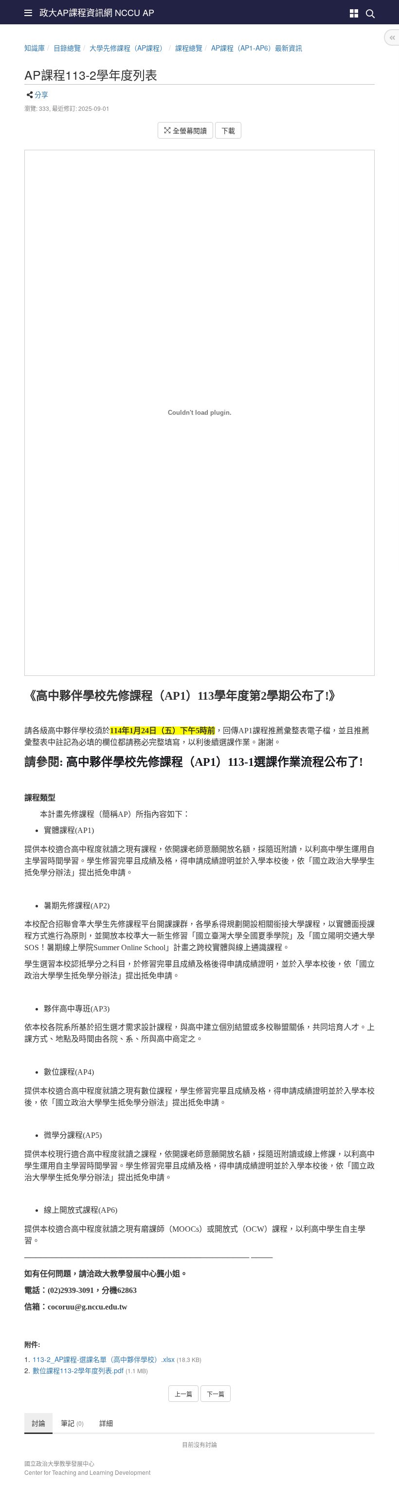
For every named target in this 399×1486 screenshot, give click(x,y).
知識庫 (34, 48)
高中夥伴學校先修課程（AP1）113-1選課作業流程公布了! (214, 762)
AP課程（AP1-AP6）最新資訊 (256, 48)
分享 (41, 94)
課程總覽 (188, 48)
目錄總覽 (67, 48)
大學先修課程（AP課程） (128, 48)
